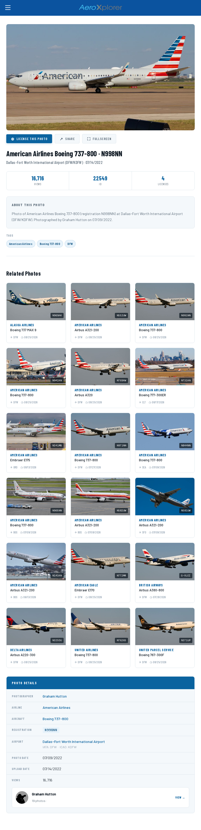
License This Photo (29, 138)
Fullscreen (99, 138)
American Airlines (20, 243)
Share (67, 138)
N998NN (51, 730)
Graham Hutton (55, 696)
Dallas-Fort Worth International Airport (74, 741)
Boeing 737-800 (50, 243)
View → (180, 797)
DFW (70, 243)
